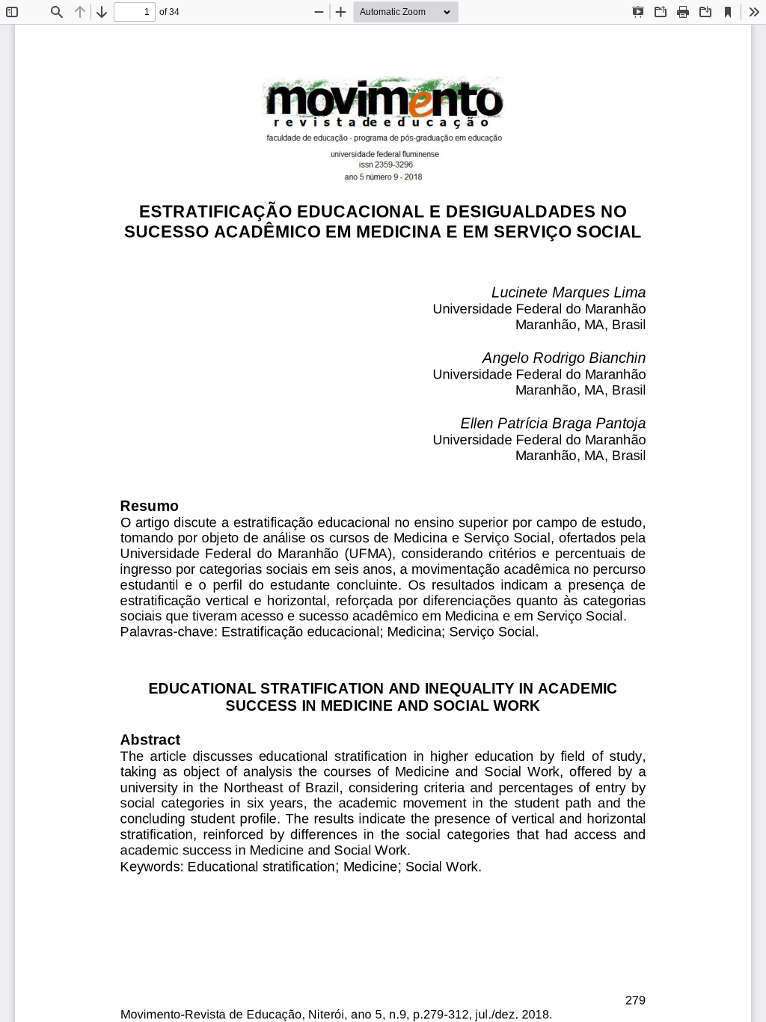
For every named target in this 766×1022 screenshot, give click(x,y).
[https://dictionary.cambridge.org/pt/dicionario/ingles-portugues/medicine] (357, 705)
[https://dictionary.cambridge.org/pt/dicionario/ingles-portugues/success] (261, 705)
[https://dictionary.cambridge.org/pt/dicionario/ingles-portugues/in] (526, 688)
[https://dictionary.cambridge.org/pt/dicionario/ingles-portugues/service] (517, 705)
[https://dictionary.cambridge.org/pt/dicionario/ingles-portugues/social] (461, 705)
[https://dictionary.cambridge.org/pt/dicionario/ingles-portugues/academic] (577, 688)
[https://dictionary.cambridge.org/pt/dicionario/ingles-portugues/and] (404, 688)
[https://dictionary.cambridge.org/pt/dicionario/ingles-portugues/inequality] (470, 688)
